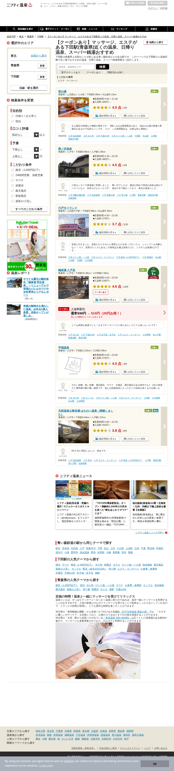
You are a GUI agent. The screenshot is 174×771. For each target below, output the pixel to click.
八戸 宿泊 (87, 460)
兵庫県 (68, 731)
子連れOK (69, 573)
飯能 (77, 738)
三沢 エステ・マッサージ (102, 257)
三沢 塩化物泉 (74, 136)
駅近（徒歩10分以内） (95, 568)
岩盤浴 (19, 185)
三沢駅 (154, 136)
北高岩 (74, 548)
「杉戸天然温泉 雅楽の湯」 (134, 611)
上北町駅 (80, 401)
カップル (76, 568)
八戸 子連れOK (88, 335)
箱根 (49, 735)
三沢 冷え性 (88, 136)
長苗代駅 (142, 195)
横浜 (38, 738)
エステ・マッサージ (128, 568)
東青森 (116, 552)
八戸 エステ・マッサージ (129, 335)
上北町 (129, 548)
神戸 (126, 738)
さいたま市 (67, 738)
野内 (93, 552)
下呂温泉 (80, 735)
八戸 (82, 548)
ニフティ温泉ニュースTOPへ (149, 532)
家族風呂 (20, 195)
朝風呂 (107, 564)
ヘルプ (147, 748)
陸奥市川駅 (73, 139)
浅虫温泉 (84, 552)
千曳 (143, 548)
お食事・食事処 (149, 568)
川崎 (44, 738)
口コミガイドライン (130, 748)
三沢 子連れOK (102, 136)
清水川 (59, 552)
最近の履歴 (157, 3)
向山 (106, 548)
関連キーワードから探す (21, 743)
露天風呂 (158, 564)
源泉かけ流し (63, 568)
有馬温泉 (58, 735)
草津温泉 (40, 735)
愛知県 (121, 731)
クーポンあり (94, 72)
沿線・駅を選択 (28, 87)
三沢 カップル (87, 398)
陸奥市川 (91, 548)
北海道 (103, 731)
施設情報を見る (107, 115)
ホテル (116, 564)
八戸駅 (132, 195)
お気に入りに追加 (136, 115)
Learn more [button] (46, 765)
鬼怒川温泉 (138, 735)
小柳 (108, 552)
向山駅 (146, 136)
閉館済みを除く (115, 72)
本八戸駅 (157, 335)
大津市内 (117, 738)
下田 (99, 548)
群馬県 (77, 731)
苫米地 (65, 548)
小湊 (66, 552)
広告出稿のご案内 (108, 748)
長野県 (112, 731)
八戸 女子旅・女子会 (106, 335)
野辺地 (150, 548)
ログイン (153, 8)
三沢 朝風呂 (147, 257)
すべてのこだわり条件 (28, 209)
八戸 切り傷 (122, 195)
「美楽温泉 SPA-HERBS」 (117, 617)
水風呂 (59, 573)
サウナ (65, 564)
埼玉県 (50, 731)
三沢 (112, 548)
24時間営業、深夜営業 (29, 175)
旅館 (97, 573)
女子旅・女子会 (85, 573)
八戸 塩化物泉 (93, 195)
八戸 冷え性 (73, 335)
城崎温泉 (69, 735)
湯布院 (126, 735)
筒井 (123, 552)
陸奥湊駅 (72, 338)
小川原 (120, 548)
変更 (42, 65)
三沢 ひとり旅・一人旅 (121, 136)
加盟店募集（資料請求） (83, 748)
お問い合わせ (160, 748)
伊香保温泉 (93, 735)
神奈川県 (40, 731)
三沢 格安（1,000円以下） (128, 257)
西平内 (74, 552)
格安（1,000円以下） (82, 564)
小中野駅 (147, 335)
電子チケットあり (70, 72)
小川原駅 (89, 260)
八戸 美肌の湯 (108, 195)
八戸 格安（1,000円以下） (131, 460)
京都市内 (106, 738)
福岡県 (130, 731)
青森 (130, 552)
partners (69, 761)
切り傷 (112, 568)
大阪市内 (95, 738)
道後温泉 (105, 735)
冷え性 (98, 564)
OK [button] (155, 763)
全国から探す (39, 55)
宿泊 (58, 564)
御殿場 (85, 738)
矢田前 (101, 552)
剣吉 (58, 548)
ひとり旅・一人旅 (131, 564)
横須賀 (52, 738)
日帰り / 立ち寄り (26, 116)
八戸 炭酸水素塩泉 (76, 195)
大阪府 (94, 731)
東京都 (85, 731)
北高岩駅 (72, 198)
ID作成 (163, 8)
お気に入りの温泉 (135, 3)
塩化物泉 (147, 564)
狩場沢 (159, 548)
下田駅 (137, 136)
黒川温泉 (116, 735)
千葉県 (59, 731)
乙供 (136, 548)
